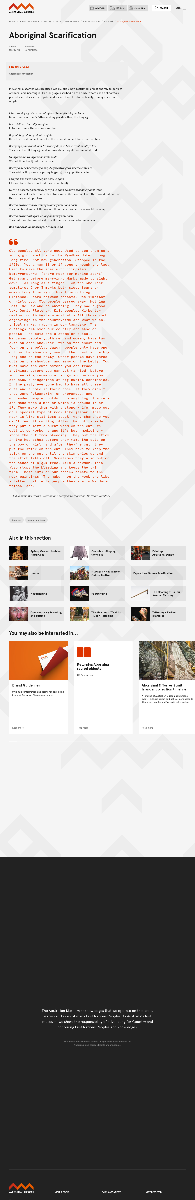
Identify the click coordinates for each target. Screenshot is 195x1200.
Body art (108, 21)
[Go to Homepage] (29, 1188)
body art (16, 519)
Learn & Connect (111, 1192)
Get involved (154, 1192)
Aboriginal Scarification (21, 73)
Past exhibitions (91, 21)
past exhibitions (36, 519)
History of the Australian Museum (61, 21)
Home (12, 21)
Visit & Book (62, 1192)
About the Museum (29, 21)
